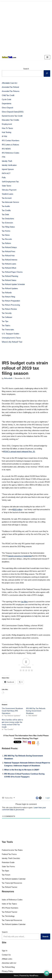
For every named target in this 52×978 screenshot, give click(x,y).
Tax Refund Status (9, 280)
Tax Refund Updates (10, 288)
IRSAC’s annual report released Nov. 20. (19, 451)
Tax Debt (5, 214)
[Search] (47, 73)
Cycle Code (6, 99)
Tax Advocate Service (10, 202)
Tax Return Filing (8, 297)
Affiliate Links (7, 959)
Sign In (4, 951)
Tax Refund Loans (9, 264)
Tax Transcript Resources (12, 883)
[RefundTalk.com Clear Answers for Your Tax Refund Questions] (9, 57)
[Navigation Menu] (47, 57)
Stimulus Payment (9, 190)
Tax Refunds (7, 293)
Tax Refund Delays (9, 247)
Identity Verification (9, 165)
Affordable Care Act (9, 83)
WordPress (33, 975)
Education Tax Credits (10, 120)
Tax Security (7, 313)
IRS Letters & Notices (10, 145)
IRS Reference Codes (10, 153)
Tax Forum (6, 875)
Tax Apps (5, 871)
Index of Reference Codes (12, 900)
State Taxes (6, 186)
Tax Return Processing (11, 305)
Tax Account (6, 198)
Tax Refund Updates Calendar (14, 879)
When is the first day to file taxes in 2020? (21, 770)
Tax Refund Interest (9, 260)
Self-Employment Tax (10, 182)
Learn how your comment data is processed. (24, 808)
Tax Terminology (8, 916)
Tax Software (7, 317)
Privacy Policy (7, 971)
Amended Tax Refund (10, 87)
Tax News (6, 235)
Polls (4, 177)
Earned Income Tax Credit (12, 116)
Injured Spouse (8, 169)
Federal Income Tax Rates (12, 850)
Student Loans (7, 194)
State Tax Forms (8, 866)
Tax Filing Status (8, 227)
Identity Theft (7, 161)
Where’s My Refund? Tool (12, 342)
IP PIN (4, 136)
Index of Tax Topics (9, 904)
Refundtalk (8, 378)
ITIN (3, 157)
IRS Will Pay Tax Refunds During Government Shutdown (35, 710)
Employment (7, 124)
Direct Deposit (7, 108)
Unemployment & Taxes (11, 338)
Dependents (6, 103)
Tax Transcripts (8, 329)
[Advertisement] (26, 27)
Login (47, 798)
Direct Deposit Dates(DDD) (12, 112)
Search (26, 69)
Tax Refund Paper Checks (12, 272)
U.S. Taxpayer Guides (10, 334)
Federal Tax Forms (9, 854)
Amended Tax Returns (10, 91)
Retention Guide (8, 862)
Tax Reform (6, 243)
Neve (16, 975)
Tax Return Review (9, 309)
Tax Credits (6, 210)
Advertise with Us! (9, 963)
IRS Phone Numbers (10, 908)
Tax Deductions (8, 219)
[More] (33, 742)
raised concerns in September (20, 556)
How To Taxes (7, 128)
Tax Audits (6, 206)
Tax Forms (6, 231)
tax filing (24, 602)
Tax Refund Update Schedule (13, 284)
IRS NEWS (6, 149)
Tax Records (7, 239)
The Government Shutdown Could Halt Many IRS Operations (12, 710)
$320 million (17, 509)
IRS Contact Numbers (10, 140)
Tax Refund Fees (8, 251)
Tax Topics (6, 325)
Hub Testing (6, 132)
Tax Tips (5, 321)
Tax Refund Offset (9, 268)
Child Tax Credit (8, 95)
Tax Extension (7, 223)
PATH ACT (6, 173)
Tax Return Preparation (11, 301)
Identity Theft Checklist (11, 858)
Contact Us (6, 955)
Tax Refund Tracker (9, 887)
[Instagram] (29, 742)
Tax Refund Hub (8, 256)
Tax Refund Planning (10, 276)
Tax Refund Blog (8, 967)
